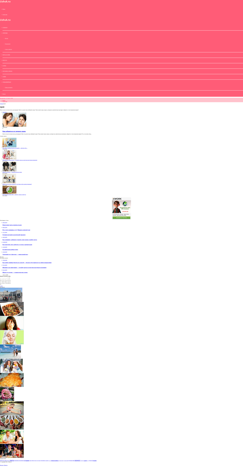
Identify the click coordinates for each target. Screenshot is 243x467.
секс (87, 460)
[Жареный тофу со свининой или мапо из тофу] (12, 315)
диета (12, 460)
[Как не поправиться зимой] (11, 372)
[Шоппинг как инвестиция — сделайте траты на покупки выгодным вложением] (9, 159)
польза (50, 460)
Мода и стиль (6, 54)
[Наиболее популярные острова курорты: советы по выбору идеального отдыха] (10, 358)
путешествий (66, 460)
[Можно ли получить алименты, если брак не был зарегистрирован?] (9, 183)
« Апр (1, 286)
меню (30, 460)
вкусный (4, 460)
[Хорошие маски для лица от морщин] (12, 343)
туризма (94, 460)
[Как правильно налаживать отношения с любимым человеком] (12, 443)
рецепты (81, 460)
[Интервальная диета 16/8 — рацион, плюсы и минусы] (9, 193)
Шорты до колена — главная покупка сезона (12, 172)
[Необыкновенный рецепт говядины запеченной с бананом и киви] (12, 386)
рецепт (77, 460)
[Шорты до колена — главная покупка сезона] (9, 171)
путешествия (71, 460)
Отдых (4, 65)
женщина (16, 460)
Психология (7, 43)
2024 (1, 460)
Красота (5, 60)
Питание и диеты (7, 71)
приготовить (54, 460)
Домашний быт (7, 82)
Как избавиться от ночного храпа (14, 131)
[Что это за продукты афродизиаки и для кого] (12, 429)
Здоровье (5, 33)
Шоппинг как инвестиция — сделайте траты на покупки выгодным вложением (20, 160)
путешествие (61, 460)
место (36, 460)
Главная (1, 103)
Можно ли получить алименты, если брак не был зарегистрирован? (17, 184)
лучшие (26, 460)
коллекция (21, 460)
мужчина (43, 460)
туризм (90, 460)
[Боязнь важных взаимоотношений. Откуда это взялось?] (12, 329)
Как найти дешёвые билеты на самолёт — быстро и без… (15, 148)
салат (85, 460)
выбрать (8, 460)
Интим (6, 38)
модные (38, 460)
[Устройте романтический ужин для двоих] (12, 457)
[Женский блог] (6, 2)
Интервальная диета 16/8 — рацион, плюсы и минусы (14, 194)
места (33, 460)
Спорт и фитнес (8, 49)
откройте (47, 460)
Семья (4, 76)
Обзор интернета (8, 87)
